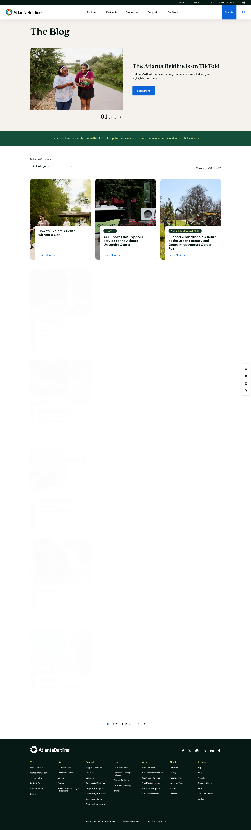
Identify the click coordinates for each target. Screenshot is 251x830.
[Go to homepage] (24, 12)
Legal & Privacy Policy (156, 821)
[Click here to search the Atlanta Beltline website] (246, 390)
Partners (174, 788)
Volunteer (90, 778)
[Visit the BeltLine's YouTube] (212, 751)
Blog (200, 773)
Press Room (203, 778)
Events (33, 794)
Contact (201, 799)
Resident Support (66, 773)
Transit (117, 791)
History (173, 773)
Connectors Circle (94, 799)
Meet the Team (176, 783)
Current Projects (121, 780)
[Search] (243, 12)
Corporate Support (94, 788)
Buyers (61, 778)
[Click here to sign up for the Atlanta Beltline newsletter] (246, 383)
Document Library (206, 783)
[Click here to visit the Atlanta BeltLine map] (246, 376)
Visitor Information (38, 773)
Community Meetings (95, 783)
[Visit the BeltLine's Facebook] (183, 751)
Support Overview (94, 767)
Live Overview (64, 767)
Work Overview (148, 767)
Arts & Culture (36, 789)
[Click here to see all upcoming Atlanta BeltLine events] (246, 369)
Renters (61, 783)
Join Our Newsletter (206, 794)
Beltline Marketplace (151, 788)
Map (199, 767)
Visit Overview (36, 768)
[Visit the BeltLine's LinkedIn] (204, 751)
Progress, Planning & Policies (123, 774)
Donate (89, 773)
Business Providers (150, 794)
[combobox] (52, 166)
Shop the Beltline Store (96, 804)
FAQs (200, 788)
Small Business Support (152, 783)
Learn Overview (121, 767)
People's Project (177, 778)
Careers (173, 794)
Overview (174, 767)
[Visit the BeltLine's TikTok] (219, 751)
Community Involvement (96, 794)
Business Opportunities (152, 773)
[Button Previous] (95, 117)
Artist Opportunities (151, 778)
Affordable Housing (122, 786)
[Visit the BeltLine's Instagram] (197, 751)
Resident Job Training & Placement (68, 789)
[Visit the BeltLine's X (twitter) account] (189, 751)
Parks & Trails (36, 783)
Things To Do (36, 778)
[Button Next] (120, 117)
